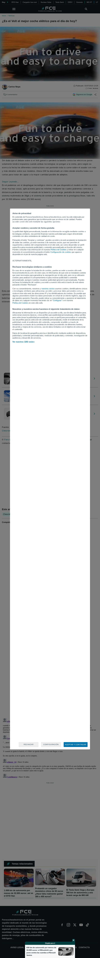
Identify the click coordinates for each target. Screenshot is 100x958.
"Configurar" (57, 300)
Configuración (51, 744)
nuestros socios (48, 289)
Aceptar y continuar (75, 745)
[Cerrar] (73, 940)
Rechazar (28, 744)
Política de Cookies (58, 250)
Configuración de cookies (60, 252)
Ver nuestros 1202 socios (23, 342)
